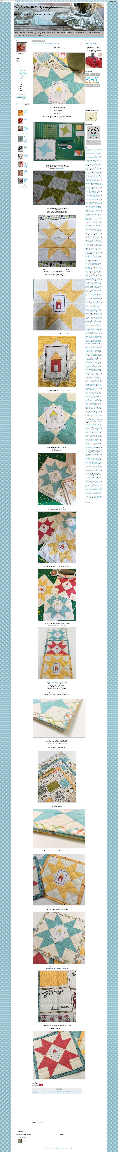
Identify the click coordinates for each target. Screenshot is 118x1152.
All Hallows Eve (91, 161)
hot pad (98, 303)
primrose (98, 389)
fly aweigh (96, 274)
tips (101, 463)
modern (86, 347)
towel (101, 466)
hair (89, 290)
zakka (98, 496)
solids (70, 1091)
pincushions (90, 377)
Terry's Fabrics (88, 456)
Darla (88, 242)
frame (91, 275)
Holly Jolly (100, 301)
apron (99, 169)
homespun (98, 302)
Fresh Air (96, 278)
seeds (93, 419)
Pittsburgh (93, 381)
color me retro (95, 223)
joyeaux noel (97, 313)
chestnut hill (94, 219)
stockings (92, 437)
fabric (93, 260)
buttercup (92, 207)
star (95, 436)
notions (97, 361)
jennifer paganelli (94, 310)
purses (95, 393)
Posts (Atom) (40, 1122)
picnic (99, 374)
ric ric (93, 408)
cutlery (94, 240)
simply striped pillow (96, 427)
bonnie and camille (95, 196)
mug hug (100, 350)
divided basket (99, 246)
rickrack (98, 408)
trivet (99, 470)
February (21, 78)
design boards (97, 245)
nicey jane (94, 358)
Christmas (99, 221)
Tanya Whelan (93, 452)
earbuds (93, 253)
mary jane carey (88, 337)
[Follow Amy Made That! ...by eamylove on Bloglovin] (21, 98)
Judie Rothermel (88, 314)
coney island (92, 225)
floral (92, 272)
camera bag (89, 210)
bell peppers (89, 187)
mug (95, 350)
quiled (67, 1091)
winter (97, 485)
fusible (94, 279)
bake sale (88, 180)
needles (100, 357)
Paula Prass (94, 370)
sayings (88, 415)
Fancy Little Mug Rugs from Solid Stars (46, 44)
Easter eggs (92, 255)
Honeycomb (93, 303)
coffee (86, 223)
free (94, 275)
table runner (87, 451)
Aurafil (94, 172)
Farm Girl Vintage (94, 261)
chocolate (93, 221)
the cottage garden (94, 458)
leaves (93, 322)
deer (94, 244)
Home (16, 32)
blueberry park (94, 195)
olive (90, 362)
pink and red (97, 378)
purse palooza (89, 393)
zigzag (95, 497)
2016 (19, 82)
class (89, 222)
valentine (89, 476)
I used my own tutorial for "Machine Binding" (57, 682)
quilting (87, 399)
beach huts (99, 183)
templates (98, 455)
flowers (91, 274)
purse (100, 392)
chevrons (100, 219)
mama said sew (94, 334)
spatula (91, 433)
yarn (96, 489)
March (20, 76)
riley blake (92, 409)
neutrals (89, 358)
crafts (86, 234)
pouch (100, 386)
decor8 (98, 242)
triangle (99, 469)
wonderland (92, 488)
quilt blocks (95, 396)
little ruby (100, 328)
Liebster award (93, 325)
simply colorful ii (88, 427)
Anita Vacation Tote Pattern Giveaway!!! (26, 181)
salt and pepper (92, 412)
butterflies (98, 207)
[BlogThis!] (57, 1089)
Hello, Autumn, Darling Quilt (26, 156)
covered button (96, 230)
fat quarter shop (88, 264)
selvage (98, 419)
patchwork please (89, 367)
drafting (98, 249)
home (88, 302)
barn (99, 180)
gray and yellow (94, 287)
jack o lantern (93, 309)
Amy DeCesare (40, 1089)
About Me (22, 32)
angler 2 (91, 165)
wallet (93, 482)
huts (86, 306)
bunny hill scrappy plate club (96, 204)
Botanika (95, 198)
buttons (91, 208)
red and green (93, 404)
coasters (93, 222)
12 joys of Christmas (94, 154)
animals (100, 165)
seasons (87, 419)
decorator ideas (88, 244)
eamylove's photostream (25, 1141)
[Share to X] (58, 1089)
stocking (87, 437)
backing (96, 175)
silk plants (92, 425)
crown (86, 238)
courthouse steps (98, 229)
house (93, 305)
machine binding (44, 1091)
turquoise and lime (98, 471)
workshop (98, 488)
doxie (95, 249)
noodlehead (89, 359)
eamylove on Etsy (31, 32)
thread (86, 462)
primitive (92, 389)
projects (86, 392)
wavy (101, 484)
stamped (91, 436)
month (97, 348)
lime (94, 326)
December (21, 70)
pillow (86, 376)
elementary (97, 256)
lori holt (98, 329)
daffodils (88, 241)
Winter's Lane (88, 486)
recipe (91, 403)
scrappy (94, 416)
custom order (89, 240)
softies (95, 432)
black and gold (90, 191)
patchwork (98, 366)
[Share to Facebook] (60, 1089)
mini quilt (89, 341)
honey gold (87, 303)
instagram (87, 309)
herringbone (87, 298)
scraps (91, 418)
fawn (101, 264)
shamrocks (94, 424)
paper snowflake (97, 365)
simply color (97, 425)
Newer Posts (35, 1120)
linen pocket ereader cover (90, 328)
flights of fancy (95, 271)
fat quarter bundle (96, 263)
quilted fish (97, 397)
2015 (19, 84)
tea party (94, 454)
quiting (86, 401)
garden (86, 280)
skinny (99, 428)
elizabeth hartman (89, 257)
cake (101, 208)
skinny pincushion (89, 429)
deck (93, 242)
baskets (96, 181)
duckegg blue (92, 252)
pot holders (94, 386)
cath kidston (87, 212)
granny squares (98, 284)
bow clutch (89, 199)
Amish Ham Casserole (26, 112)
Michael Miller (88, 338)
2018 (19, 68)
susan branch (97, 446)
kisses (92, 317)
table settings (95, 451)
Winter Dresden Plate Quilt (26, 172)
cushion (100, 238)
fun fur (89, 279)
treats (92, 467)
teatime (92, 455)
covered (88, 230)
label (93, 320)
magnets (95, 333)
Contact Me (70, 32)
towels (88, 467)
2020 (19, 67)
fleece (99, 269)
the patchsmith (96, 459)
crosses (93, 237)
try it (56, 685)
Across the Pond (97, 160)
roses (88, 411)
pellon (88, 373)
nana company (92, 352)
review (91, 407)
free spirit (98, 276)
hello (99, 295)
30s (86, 157)
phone (86, 374)
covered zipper (97, 232)
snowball (100, 429)
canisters (98, 210)
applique (87, 169)
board (99, 195)
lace (90, 321)
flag (90, 269)
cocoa (99, 222)
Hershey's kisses (96, 298)
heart (86, 294)
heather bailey (93, 294)
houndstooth (87, 305)
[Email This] (55, 1089)
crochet (90, 236)
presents (87, 389)
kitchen (87, 318)
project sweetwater (62, 1091)
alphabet (98, 161)
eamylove (87, 253)
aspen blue (99, 171)
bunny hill (87, 204)
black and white (97, 191)
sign (87, 425)
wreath (86, 489)
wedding (88, 485)
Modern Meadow (93, 347)
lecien (97, 322)
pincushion (99, 376)
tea (90, 454)
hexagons (93, 299)
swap (94, 447)
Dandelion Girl (99, 241)
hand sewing (93, 291)
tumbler (86, 471)
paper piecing (89, 365)
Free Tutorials (61, 32)
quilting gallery (93, 399)
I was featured (19, 36)
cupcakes (91, 238)
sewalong (99, 423)
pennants (98, 373)
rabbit (97, 401)
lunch (90, 330)
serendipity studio (88, 421)
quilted (91, 397)
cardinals (90, 211)
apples (98, 168)
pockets (88, 385)
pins (98, 380)
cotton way (91, 229)
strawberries (92, 439)
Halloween (87, 291)
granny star (89, 286)
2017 (19, 81)
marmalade (98, 336)
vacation (100, 474)
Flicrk (90, 271)
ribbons (100, 407)
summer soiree (88, 443)
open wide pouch (96, 362)
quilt (93, 395)
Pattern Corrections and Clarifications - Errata (38, 36)
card (86, 211)
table (99, 450)
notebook (92, 361)
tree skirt (100, 467)
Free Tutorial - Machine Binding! (26, 148)
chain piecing (99, 214)
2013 (19, 88)
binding (94, 188)
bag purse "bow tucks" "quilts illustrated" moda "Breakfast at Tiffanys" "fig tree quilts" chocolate (93, 178)
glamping (87, 284)
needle (91, 355)
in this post (62, 117)
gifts (39, 1091)
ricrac (86, 410)
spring (95, 435)
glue (91, 284)
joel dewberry (92, 311)
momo (92, 348)
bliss (86, 192)
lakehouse (95, 321)
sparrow (86, 433)
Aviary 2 (91, 173)
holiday (86, 301)
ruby (96, 411)
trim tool (95, 470)
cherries (87, 218)
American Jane (94, 163)
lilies (91, 326)
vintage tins (98, 481)
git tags (87, 283)
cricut (86, 236)
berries (99, 187)
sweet (86, 448)
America (87, 163)
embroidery (98, 257)
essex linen (99, 259)
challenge (89, 215)
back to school (91, 175)
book (86, 198)
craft (91, 233)
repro (90, 405)
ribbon (96, 407)
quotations (92, 401)
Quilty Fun (97, 400)
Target (99, 452)
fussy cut (98, 279)
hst (96, 305)
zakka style (88, 497)
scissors (88, 416)
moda (53, 1091)
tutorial (89, 473)
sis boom (94, 428)
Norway (99, 359)
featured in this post (58, 168)
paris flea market (89, 366)
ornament (96, 363)
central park (93, 214)
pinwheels (87, 381)
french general (88, 278)
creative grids (97, 234)
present (98, 388)
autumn (98, 172)
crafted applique (97, 233)
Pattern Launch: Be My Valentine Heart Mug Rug (26, 165)
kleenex (93, 318)
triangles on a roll (88, 470)
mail (99, 333)
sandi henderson (93, 413)
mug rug (89, 351)
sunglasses (98, 444)
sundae (86, 444)
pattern (92, 369)
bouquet (100, 198)
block (90, 192)
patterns (98, 369)
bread (96, 200)
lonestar (93, 329)
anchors (90, 164)
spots (91, 435)
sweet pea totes (92, 448)
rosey (92, 411)
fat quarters (95, 264)
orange (86, 363)
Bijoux (90, 188)
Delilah (99, 244)
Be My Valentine (26, 119)
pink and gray (91, 378)
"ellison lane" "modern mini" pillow (91, 149)
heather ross (94, 295)
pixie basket (99, 381)
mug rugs (56, 1091)
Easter (86, 255)
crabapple (87, 233)
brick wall (91, 202)
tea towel (100, 454)
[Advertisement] (57, 1107)
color (90, 223)
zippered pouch (91, 499)
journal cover (88, 313)
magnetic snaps (88, 333)
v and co (94, 474)
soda (91, 432)
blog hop (100, 192)
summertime (97, 443)
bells (95, 187)
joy (93, 313)
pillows (93, 376)
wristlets (91, 489)
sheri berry (100, 424)
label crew (98, 320)
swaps (99, 447)
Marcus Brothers (91, 336)
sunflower (92, 444)
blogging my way (90, 194)
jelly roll (88, 310)
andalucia (95, 164)
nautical (86, 354)
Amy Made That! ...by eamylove (35, 7)
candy (94, 210)
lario (99, 321)
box (99, 199)
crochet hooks (97, 236)
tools (95, 465)
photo (91, 374)
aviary (86, 173)
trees (95, 469)
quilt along (100, 395)
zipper (100, 497)
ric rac (88, 408)
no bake (100, 358)
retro (93, 405)
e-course (98, 252)
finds (94, 268)
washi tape (98, 482)
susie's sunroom (88, 447)
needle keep (87, 357)
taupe (86, 454)
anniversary (98, 167)
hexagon (87, 299)
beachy (88, 184)
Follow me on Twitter (81, 32)
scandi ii (92, 415)
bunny (91, 203)
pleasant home (92, 384)
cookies (98, 226)
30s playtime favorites (93, 157)
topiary (99, 465)
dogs (88, 248)
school (100, 415)
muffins (92, 350)
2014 (19, 86)
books (90, 198)
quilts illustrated (88, 400)
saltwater (98, 412)
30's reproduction (96, 156)
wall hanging (87, 482)
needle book (97, 355)
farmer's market (88, 263)
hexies (98, 299)
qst (86, 395)
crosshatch (98, 237)
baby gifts (96, 173)
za (94, 496)
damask (92, 241)
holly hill (94, 301)
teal (88, 455)
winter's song (94, 486)
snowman (95, 431)
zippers (97, 499)
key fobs (95, 315)
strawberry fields (88, 440)
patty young (87, 370)
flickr (86, 271)
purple (96, 392)
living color (89, 329)
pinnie (86, 380)
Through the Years (93, 462)
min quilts (49, 1091)
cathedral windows (96, 213)
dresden (94, 250)
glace (99, 283)
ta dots (95, 450)
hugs (99, 305)
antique (86, 168)
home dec (93, 302)
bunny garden (97, 203)
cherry (94, 218)
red (95, 403)
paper (100, 363)
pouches (89, 388)
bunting (88, 206)
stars (73, 1091)
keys (88, 317)
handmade (100, 291)
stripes (95, 440)
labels (86, 321)
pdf (99, 370)
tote (90, 466)
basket (92, 181)
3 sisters (88, 156)
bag (101, 175)
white (93, 485)
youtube (90, 496)
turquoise (91, 471)
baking (95, 180)
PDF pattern (87, 371)
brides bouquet (97, 202)
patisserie (98, 367)
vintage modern (91, 477)
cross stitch (87, 237)
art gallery (94, 171)
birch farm (100, 188)
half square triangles (96, 290)
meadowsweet (97, 337)
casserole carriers (97, 211)
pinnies (92, 380)
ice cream (91, 306)
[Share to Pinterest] (61, 1089)
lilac (98, 325)
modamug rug (97, 346)
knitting (97, 318)
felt (93, 267)
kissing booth (97, 317)
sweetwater (76, 1091)
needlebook (94, 357)
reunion (86, 407)
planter (86, 384)
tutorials (95, 473)
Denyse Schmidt (88, 245)
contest (92, 226)
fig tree (97, 267)
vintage (100, 476)
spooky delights (97, 433)
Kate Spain (90, 315)
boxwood (91, 200)
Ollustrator (61, 1148)
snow (95, 429)
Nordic (95, 359)
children (88, 221)
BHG (86, 188)
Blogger (71, 1148)
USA (90, 474)
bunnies (86, 203)
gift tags (98, 280)
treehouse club (35, 1092)
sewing (88, 424)
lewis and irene (93, 324)
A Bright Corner (96, 158)
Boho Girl (87, 196)
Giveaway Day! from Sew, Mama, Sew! (22, 187)
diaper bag (87, 246)
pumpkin (91, 392)
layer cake (87, 322)
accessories (87, 160)
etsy (88, 260)
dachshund (99, 240)
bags (99, 179)
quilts (99, 399)
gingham (97, 282)
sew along (98, 421)
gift (94, 280)
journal (98, 311)
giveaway (93, 283)
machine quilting (97, 332)
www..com (22, 1137)
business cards (95, 206)
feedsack (89, 267)
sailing (86, 412)
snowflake (89, 431)
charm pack (95, 215)
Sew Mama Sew (92, 423)
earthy (99, 253)
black (100, 190)
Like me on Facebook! (94, 32)
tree (95, 467)
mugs (86, 352)
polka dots (93, 385)
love (86, 330)
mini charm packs (98, 340)
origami (91, 363)
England (87, 259)
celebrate (87, 214)
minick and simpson (96, 341)
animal (96, 165)
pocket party (99, 384)
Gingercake (91, 282)
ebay (97, 255)
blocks (37, 1091)
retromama (98, 405)
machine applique (96, 330)
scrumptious (97, 418)
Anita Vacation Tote (90, 167)
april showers (93, 169)
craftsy (91, 234)
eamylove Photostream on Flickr (46, 32)
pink (96, 377)
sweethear (98, 448)
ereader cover (93, 259)
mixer (92, 343)
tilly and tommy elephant (93, 463)
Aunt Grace (89, 172)
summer (90, 442)
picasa (95, 374)
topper (86, 466)
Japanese (100, 309)
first (97, 268)
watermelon (96, 484)
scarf (97, 415)
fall (96, 260)
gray (95, 286)
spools (86, 435)
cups (95, 238)
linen (98, 326)
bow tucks (95, 199)
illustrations (96, 306)
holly (91, 301)
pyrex (99, 393)
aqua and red (88, 171)
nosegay (87, 361)
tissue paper (89, 465)
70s (90, 158)
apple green (92, 168)
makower (87, 334)
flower (96, 272)
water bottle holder (88, 484)
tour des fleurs (95, 466)
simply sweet (87, 428)
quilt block (89, 396)
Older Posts (79, 1120)
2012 (19, 90)
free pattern (92, 276)
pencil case (93, 373)
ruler (99, 411)
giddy (91, 280)
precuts (94, 388)
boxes (86, 200)
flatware (94, 269)
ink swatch (97, 307)
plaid (99, 382)
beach (94, 183)
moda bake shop (88, 344)
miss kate (87, 343)
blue (89, 195)
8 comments (50, 1089)
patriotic (87, 369)
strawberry (98, 439)
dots (92, 248)
